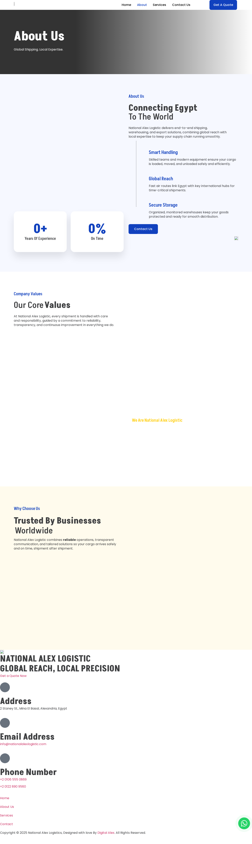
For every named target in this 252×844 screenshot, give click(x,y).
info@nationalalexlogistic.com (23, 744)
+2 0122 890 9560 (13, 786)
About (142, 5)
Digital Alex (105, 832)
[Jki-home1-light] (5, 687)
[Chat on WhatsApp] (244, 823)
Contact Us (181, 5)
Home (126, 5)
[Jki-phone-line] (5, 758)
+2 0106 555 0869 (13, 779)
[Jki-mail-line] (5, 723)
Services (159, 5)
